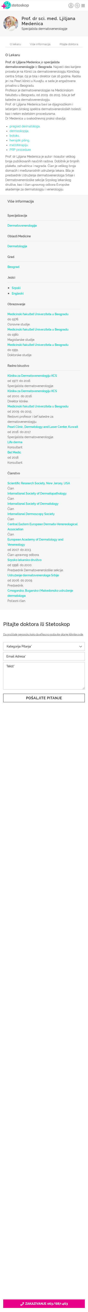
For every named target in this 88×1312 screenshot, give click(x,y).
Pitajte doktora (69, 44)
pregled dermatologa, (25, 126)
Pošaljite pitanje (44, 698)
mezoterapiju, (19, 145)
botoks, (15, 135)
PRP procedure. (20, 149)
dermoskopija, (19, 131)
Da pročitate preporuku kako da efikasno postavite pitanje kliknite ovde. (43, 634)
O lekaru (15, 44)
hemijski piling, (20, 140)
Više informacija (40, 44)
